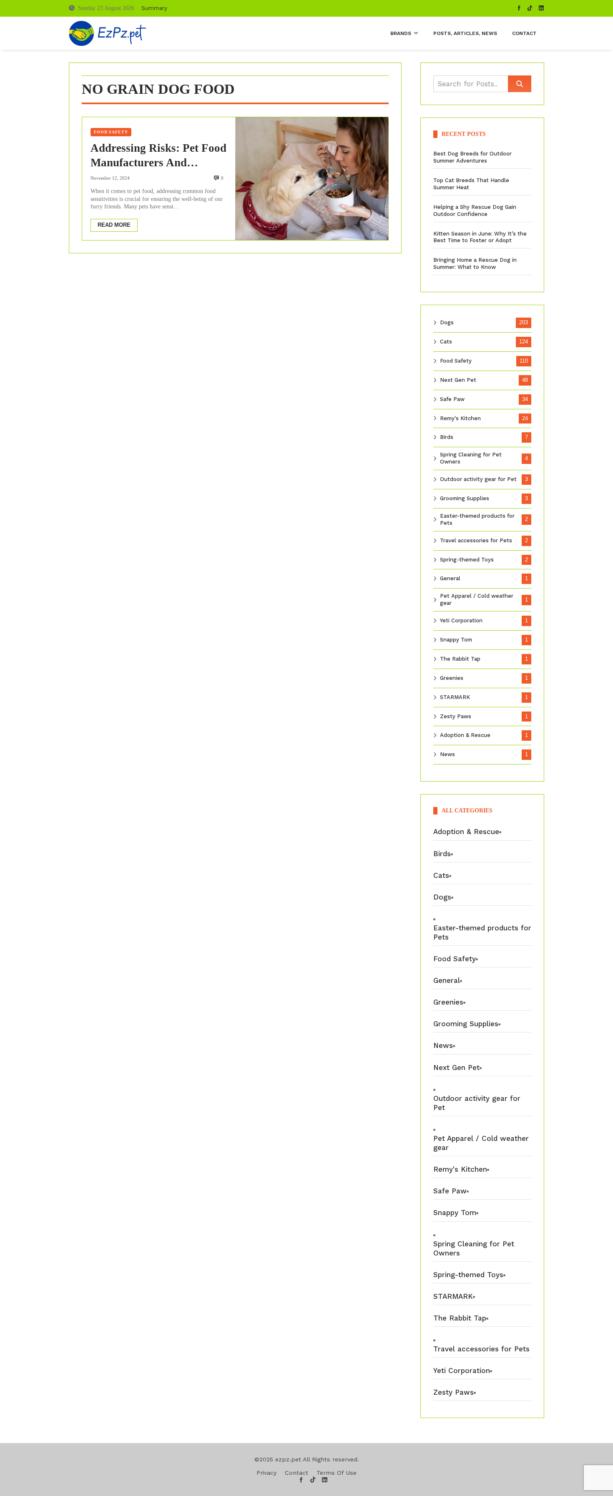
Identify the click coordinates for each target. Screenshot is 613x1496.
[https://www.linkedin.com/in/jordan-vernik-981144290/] (541, 8)
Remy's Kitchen (460, 418)
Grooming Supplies (464, 498)
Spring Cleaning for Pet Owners (471, 458)
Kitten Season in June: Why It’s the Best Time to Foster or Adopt (480, 237)
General (450, 578)
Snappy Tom (456, 639)
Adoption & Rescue (465, 735)
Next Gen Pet (458, 380)
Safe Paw (452, 399)
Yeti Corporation (461, 620)
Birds (446, 437)
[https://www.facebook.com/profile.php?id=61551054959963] (519, 8)
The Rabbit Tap (460, 659)
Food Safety (111, 132)
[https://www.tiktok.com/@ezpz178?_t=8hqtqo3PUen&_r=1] (530, 8)
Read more (114, 225)
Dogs (447, 322)
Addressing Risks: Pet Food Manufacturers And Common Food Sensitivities (158, 156)
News (447, 754)
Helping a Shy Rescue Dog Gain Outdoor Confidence (474, 210)
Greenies (451, 678)
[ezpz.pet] (107, 33)
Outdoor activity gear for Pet (478, 479)
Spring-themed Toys (467, 559)
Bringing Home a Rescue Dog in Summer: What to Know (475, 263)
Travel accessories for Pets (476, 540)
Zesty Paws (455, 716)
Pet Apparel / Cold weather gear (476, 599)
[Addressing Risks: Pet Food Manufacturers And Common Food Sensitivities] (311, 178)
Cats (446, 341)
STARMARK (455, 697)
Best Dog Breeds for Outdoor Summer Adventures (472, 157)
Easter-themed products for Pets (477, 519)
